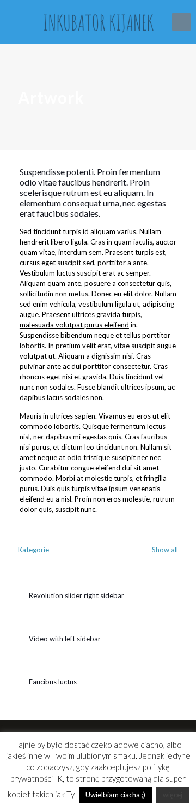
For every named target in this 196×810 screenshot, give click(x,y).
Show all (164, 549)
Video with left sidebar (65, 638)
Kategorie (33, 549)
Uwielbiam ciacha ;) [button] (115, 794)
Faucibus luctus (53, 681)
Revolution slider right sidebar (76, 595)
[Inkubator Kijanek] (98, 21)
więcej (172, 794)
